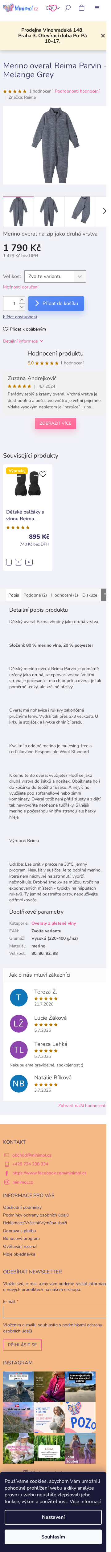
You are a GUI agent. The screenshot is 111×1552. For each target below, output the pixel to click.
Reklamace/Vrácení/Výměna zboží (35, 1223)
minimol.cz (22, 1182)
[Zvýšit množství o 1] (22, 300)
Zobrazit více (55, 423)
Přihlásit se (22, 1345)
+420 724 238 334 (30, 1164)
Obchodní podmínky (22, 1207)
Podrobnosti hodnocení (77, 91)
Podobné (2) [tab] (35, 595)
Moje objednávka (19, 1254)
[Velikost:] (9, 562)
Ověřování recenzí (20, 1246)
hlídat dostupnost (20, 317)
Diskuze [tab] (89, 595)
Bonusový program (21, 1238)
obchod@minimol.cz (31, 1155)
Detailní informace (20, 341)
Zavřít (34, 444)
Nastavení (53, 1517)
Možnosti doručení (20, 287)
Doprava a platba (19, 1231)
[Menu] (97, 8)
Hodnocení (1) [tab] (64, 595)
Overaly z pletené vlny (53, 923)
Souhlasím (53, 1537)
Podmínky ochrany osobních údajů (36, 1215)
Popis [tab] (13, 595)
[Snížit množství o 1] (22, 307)
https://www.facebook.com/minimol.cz (49, 1173)
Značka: (22, 97)
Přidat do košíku (60, 303)
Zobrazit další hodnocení (81, 1106)
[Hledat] (68, 8)
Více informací (85, 1501)
